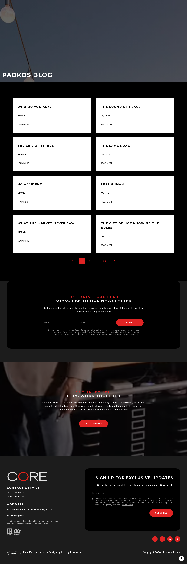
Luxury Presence (71, 552)
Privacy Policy (132, 334)
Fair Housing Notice (16, 515)
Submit (130, 322)
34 (104, 261)
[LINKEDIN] (170, 539)
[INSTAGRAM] (162, 539)
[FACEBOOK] (155, 539)
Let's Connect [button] (93, 423)
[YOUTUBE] (177, 539)
